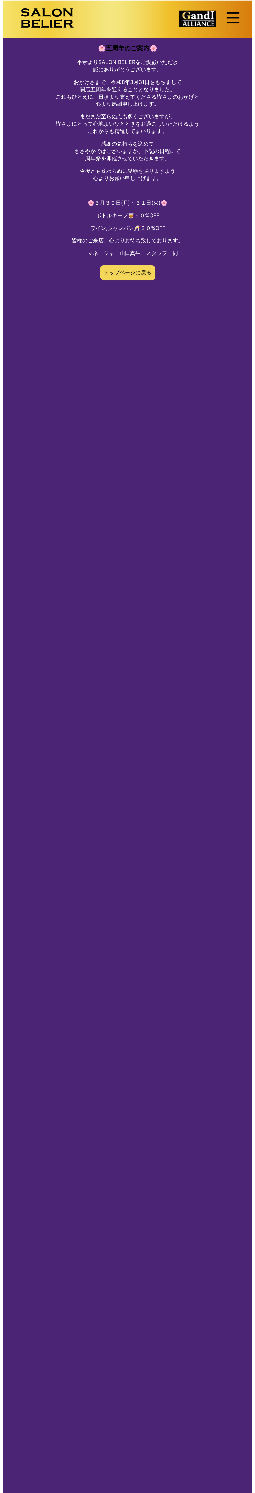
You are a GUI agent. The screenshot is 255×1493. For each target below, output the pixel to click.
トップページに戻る (127, 272)
